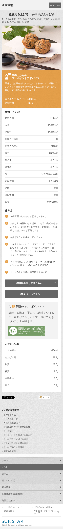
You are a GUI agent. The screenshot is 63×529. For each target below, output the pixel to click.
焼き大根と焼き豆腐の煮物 (16, 443)
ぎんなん (32, 19)
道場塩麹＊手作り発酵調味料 (17, 427)
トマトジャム (10, 415)
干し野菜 (8, 431)
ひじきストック (11, 419)
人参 (7, 22)
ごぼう (40, 19)
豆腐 (27, 22)
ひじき (47, 19)
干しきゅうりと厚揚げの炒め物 (18, 435)
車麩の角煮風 (10, 451)
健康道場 (7, 5)
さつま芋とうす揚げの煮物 (16, 439)
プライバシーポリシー (44, 507)
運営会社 (8, 511)
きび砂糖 (9, 181)
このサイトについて (13, 507)
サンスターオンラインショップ (45, 512)
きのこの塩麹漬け (12, 423)
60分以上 (22, 19)
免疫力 (13, 22)
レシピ (54, 19)
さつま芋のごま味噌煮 (14, 447)
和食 (19, 22)
